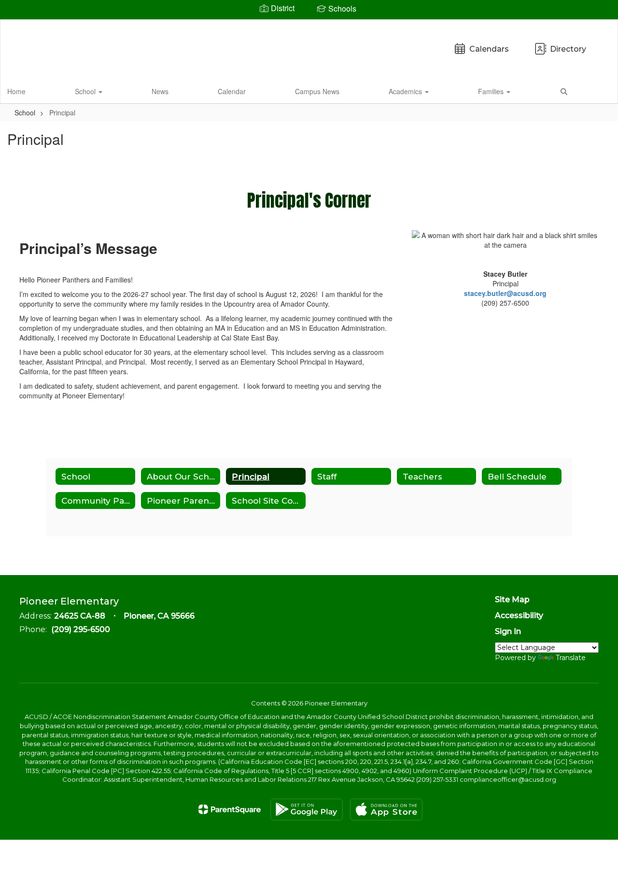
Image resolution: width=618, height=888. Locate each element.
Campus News (317, 91)
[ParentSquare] (229, 809)
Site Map (512, 599)
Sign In (508, 631)
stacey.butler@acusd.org (505, 293)
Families (492, 91)
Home (16, 91)
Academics (406, 91)
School (86, 91)
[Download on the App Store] (386, 809)
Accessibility (519, 615)
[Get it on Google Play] (306, 809)
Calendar (232, 91)
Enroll (594, 91)
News (160, 91)
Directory (568, 49)
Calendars (489, 49)
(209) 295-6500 (80, 629)
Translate (571, 657)
